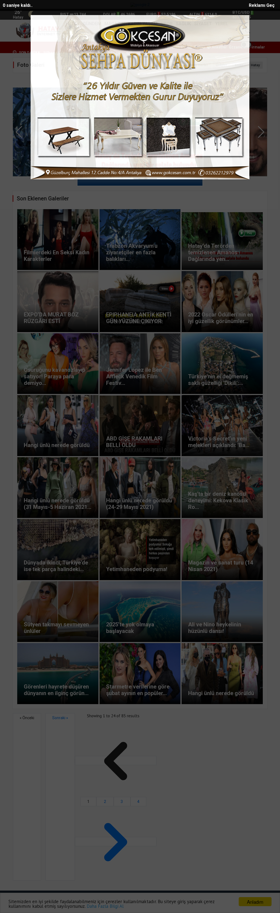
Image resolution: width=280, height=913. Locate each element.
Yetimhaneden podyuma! (136, 569)
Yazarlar (157, 47)
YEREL (221, 23)
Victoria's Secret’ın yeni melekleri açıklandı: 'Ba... (218, 441)
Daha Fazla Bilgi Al (105, 906)
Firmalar (257, 47)
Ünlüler (221, 65)
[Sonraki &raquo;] (115, 841)
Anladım (255, 901)
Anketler (219, 47)
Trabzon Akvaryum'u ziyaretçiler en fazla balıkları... (132, 252)
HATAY (73, 23)
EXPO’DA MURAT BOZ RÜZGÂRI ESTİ (129, 176)
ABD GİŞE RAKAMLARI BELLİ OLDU (134, 441)
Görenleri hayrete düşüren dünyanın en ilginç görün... (56, 689)
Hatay (255, 65)
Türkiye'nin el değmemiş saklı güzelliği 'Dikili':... (218, 379)
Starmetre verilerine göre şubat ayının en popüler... (138, 689)
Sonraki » (60, 718)
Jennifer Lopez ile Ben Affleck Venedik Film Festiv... (134, 376)
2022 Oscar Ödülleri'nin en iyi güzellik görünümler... (220, 317)
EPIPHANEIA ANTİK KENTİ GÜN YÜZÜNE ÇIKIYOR (138, 317)
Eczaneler (238, 47)
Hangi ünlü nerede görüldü (57, 445)
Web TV (178, 47)
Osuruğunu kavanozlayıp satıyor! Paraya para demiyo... (54, 376)
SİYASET (203, 23)
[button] (260, 132)
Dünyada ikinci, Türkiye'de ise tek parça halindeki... (56, 565)
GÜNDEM (92, 23)
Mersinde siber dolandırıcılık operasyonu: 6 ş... (63, 53)
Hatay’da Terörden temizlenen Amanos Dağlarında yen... (213, 252)
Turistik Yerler (196, 65)
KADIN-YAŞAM (143, 23)
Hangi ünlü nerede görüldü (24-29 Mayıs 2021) (139, 503)
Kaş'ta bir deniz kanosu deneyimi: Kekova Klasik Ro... (218, 500)
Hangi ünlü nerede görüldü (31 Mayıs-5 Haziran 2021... (57, 503)
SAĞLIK (183, 23)
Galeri (199, 47)
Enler (239, 65)
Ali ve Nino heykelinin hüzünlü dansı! (214, 627)
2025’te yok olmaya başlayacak (130, 627)
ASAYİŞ (73, 37)
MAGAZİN (114, 23)
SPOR (167, 23)
